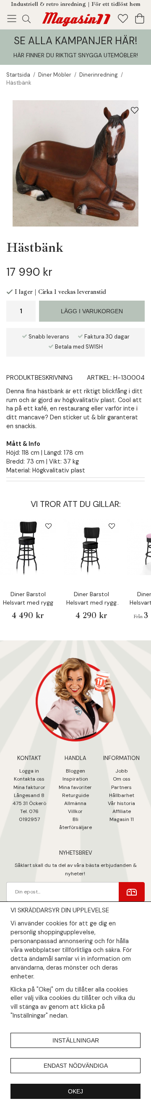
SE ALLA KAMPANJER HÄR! (75, 40)
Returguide (75, 795)
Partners (121, 787)
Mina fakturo (28, 787)
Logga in (29, 771)
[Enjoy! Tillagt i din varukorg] (75, 17)
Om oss (121, 779)
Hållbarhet (121, 795)
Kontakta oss (29, 779)
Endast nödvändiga (76, 1065)
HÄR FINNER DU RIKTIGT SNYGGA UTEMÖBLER (75, 55)
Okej (75, 1091)
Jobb (121, 771)
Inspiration (75, 779)
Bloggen (75, 771)
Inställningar (75, 1040)
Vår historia (121, 803)
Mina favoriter (75, 787)
